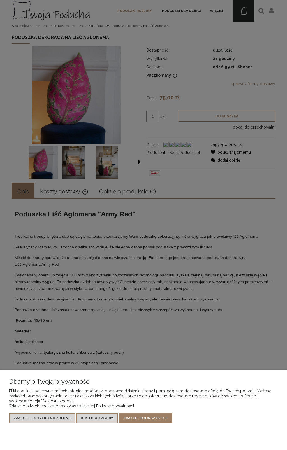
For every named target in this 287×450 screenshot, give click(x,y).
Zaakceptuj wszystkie (145, 418)
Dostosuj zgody (97, 418)
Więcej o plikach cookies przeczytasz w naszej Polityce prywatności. (72, 406)
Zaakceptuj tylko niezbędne (42, 418)
